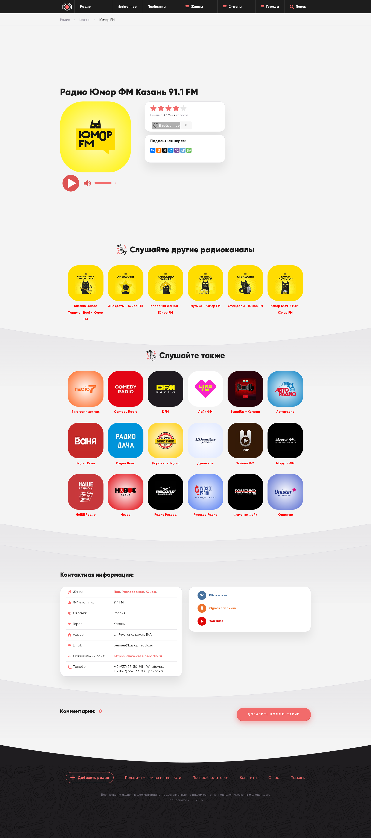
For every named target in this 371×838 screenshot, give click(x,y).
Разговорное (133, 592)
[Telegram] (183, 150)
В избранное (169, 125)
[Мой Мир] (170, 150)
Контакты (248, 777)
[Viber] (176, 150)
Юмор (151, 592)
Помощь (297, 777)
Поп (117, 592)
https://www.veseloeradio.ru (138, 656)
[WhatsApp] (189, 150)
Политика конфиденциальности (153, 777)
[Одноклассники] (158, 150)
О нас (273, 777)
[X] (164, 150)
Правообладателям (210, 777)
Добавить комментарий (274, 714)
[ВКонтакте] (152, 150)
